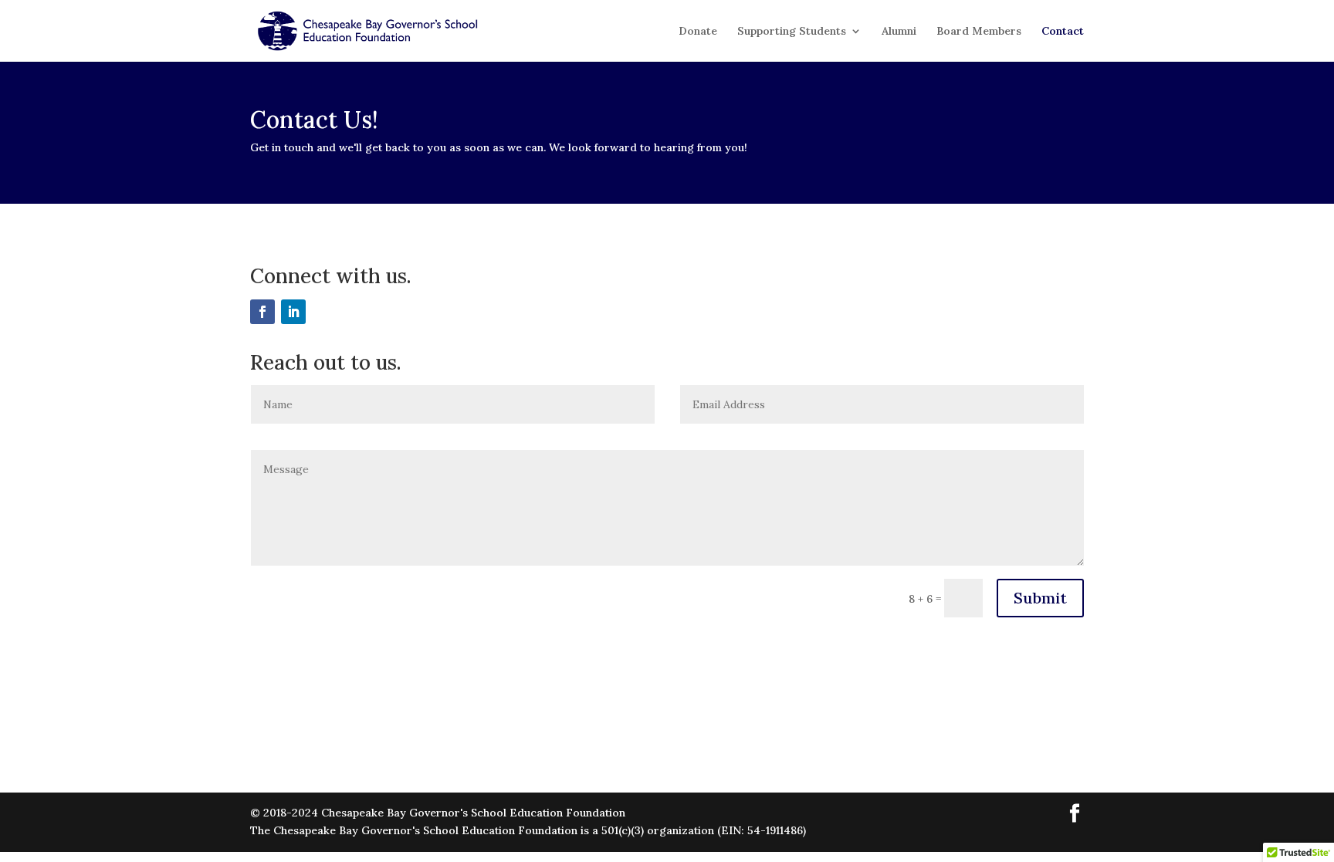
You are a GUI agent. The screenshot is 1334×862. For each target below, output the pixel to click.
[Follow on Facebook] (262, 311)
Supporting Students (791, 31)
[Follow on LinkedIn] (293, 311)
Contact (1062, 31)
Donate (698, 31)
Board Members (978, 31)
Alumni (899, 31)
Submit (1040, 597)
